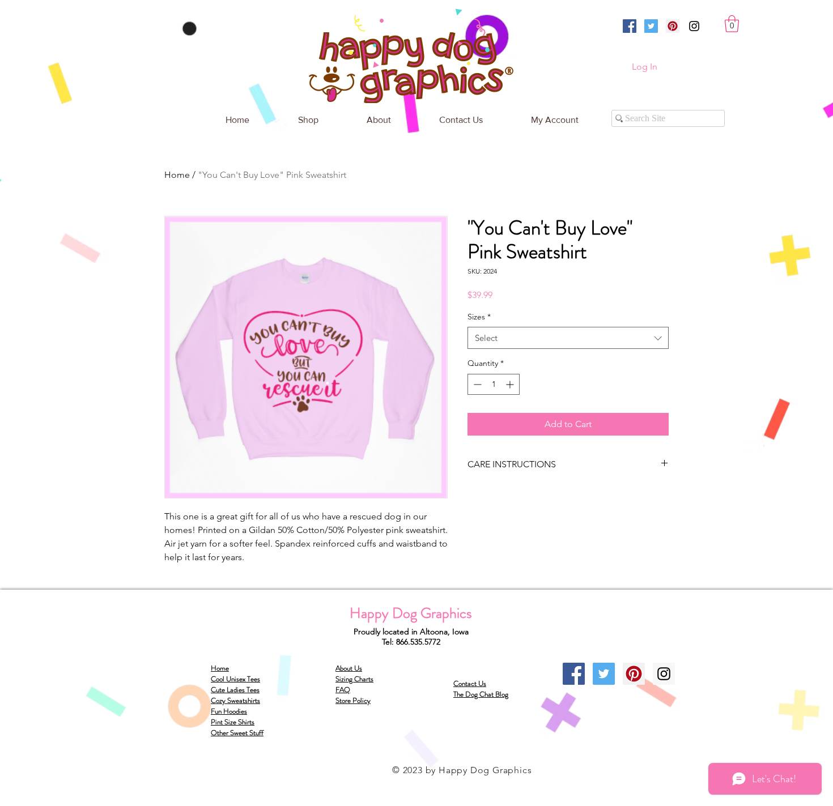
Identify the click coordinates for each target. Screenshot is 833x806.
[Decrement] (476, 384)
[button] (732, 23)
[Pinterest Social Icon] (672, 26)
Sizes (479, 317)
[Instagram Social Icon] (664, 674)
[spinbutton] (493, 384)
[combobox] (568, 338)
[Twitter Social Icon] (651, 26)
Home (177, 174)
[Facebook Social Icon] (629, 26)
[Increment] (511, 384)
